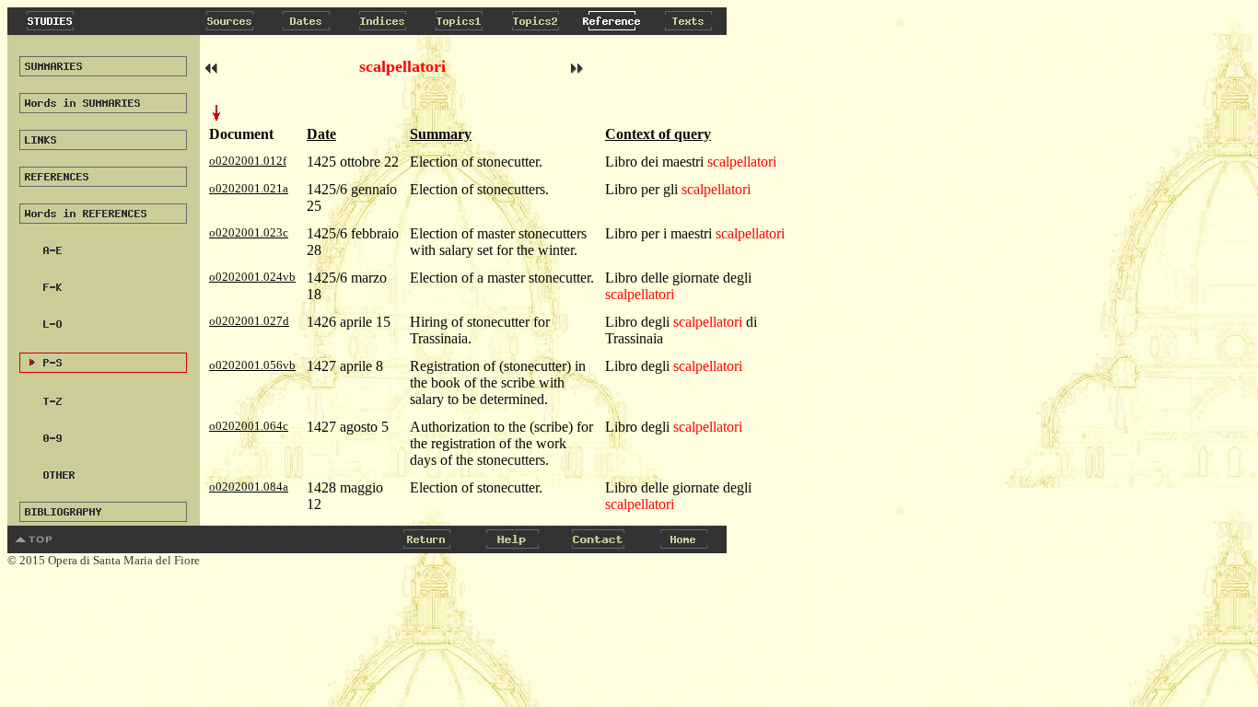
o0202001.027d (249, 321)
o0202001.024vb (252, 277)
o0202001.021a (248, 188)
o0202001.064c (248, 426)
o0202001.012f (247, 161)
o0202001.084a (248, 486)
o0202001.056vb (252, 365)
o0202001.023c (248, 232)
